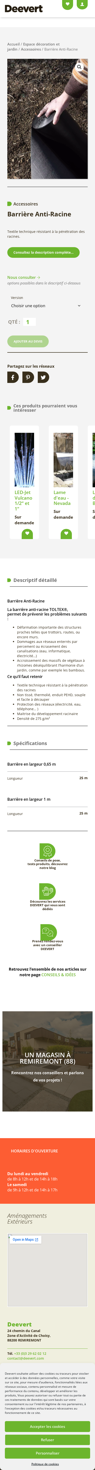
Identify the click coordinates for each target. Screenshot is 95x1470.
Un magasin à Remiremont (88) (47, 1058)
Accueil (13, 44)
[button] (79, 67)
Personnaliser (47, 1453)
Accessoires (31, 49)
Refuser (47, 1439)
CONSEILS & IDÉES (58, 974)
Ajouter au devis (28, 341)
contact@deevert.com (25, 1358)
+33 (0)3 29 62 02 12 (30, 1353)
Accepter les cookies (47, 1426)
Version (17, 297)
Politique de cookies (45, 1464)
